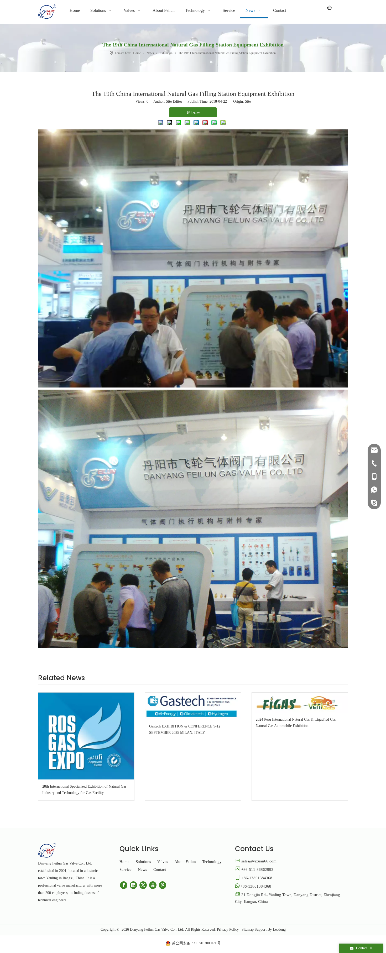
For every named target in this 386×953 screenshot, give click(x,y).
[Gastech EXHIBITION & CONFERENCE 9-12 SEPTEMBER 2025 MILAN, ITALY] (193, 706)
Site (248, 101)
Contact (159, 869)
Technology (212, 862)
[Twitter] (143, 885)
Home (124, 862)
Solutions (143, 862)
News (142, 869)
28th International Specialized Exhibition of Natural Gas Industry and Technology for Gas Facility (84, 789)
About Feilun (185, 862)
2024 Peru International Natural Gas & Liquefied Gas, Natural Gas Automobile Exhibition (296, 723)
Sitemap (248, 929)
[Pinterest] (162, 885)
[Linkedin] (133, 885)
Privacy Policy (228, 929)
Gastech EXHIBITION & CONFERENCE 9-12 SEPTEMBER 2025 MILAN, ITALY (184, 729)
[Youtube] (153, 885)
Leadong (279, 929)
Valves (162, 862)
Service (125, 869)
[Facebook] (123, 885)
